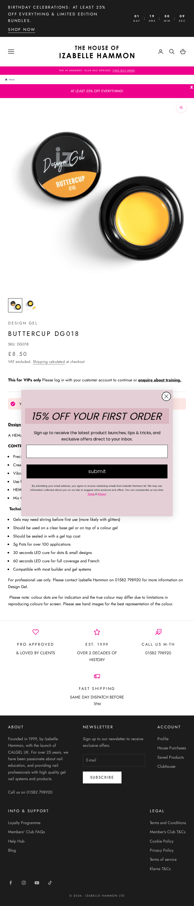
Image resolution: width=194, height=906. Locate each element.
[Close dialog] (166, 396)
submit (97, 471)
